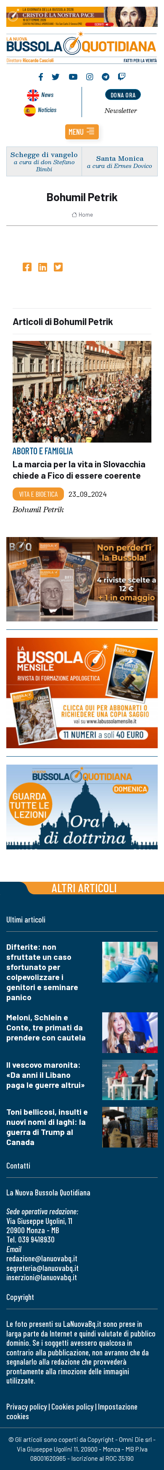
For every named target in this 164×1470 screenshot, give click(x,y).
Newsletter (121, 110)
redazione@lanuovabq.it (41, 1258)
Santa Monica (119, 158)
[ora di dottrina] (82, 807)
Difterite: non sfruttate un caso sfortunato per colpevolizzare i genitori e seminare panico (42, 972)
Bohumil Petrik (38, 510)
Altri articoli (84, 887)
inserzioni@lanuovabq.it (41, 1277)
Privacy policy (26, 1406)
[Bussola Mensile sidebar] (82, 693)
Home (86, 214)
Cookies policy (72, 1406)
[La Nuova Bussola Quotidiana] (82, 46)
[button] (82, 132)
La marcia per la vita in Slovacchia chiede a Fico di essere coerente (79, 469)
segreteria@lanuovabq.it (42, 1268)
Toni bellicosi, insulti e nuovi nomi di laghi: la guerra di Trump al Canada (47, 1127)
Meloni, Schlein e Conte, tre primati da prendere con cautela (46, 1027)
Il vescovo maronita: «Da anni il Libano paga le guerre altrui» (45, 1075)
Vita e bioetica (38, 493)
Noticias (47, 109)
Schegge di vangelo (44, 154)
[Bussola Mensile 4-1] (82, 579)
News (47, 94)
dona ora (123, 95)
